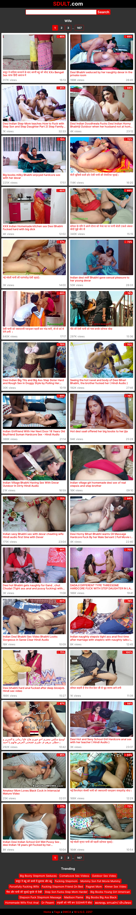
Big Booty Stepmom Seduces (38, 875)
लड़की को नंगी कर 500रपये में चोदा (74, 902)
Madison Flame (73, 897)
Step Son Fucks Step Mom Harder (66, 892)
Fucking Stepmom (66, 881)
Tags (57, 911)
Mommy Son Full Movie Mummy (100, 881)
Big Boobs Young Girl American (110, 892)
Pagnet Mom (94, 886)
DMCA (67, 911)
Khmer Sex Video (115, 886)
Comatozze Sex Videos (74, 875)
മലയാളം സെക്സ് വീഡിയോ (113, 902)
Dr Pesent (48, 902)
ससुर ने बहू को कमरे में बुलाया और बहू (34, 881)
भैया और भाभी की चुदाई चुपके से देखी (24, 892)
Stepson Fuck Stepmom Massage (40, 897)
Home (47, 911)
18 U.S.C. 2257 (83, 911)
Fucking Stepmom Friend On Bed (62, 886)
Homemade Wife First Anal (22, 902)
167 (79, 27)
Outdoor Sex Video (104, 875)
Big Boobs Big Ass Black (101, 897)
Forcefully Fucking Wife (24, 886)
